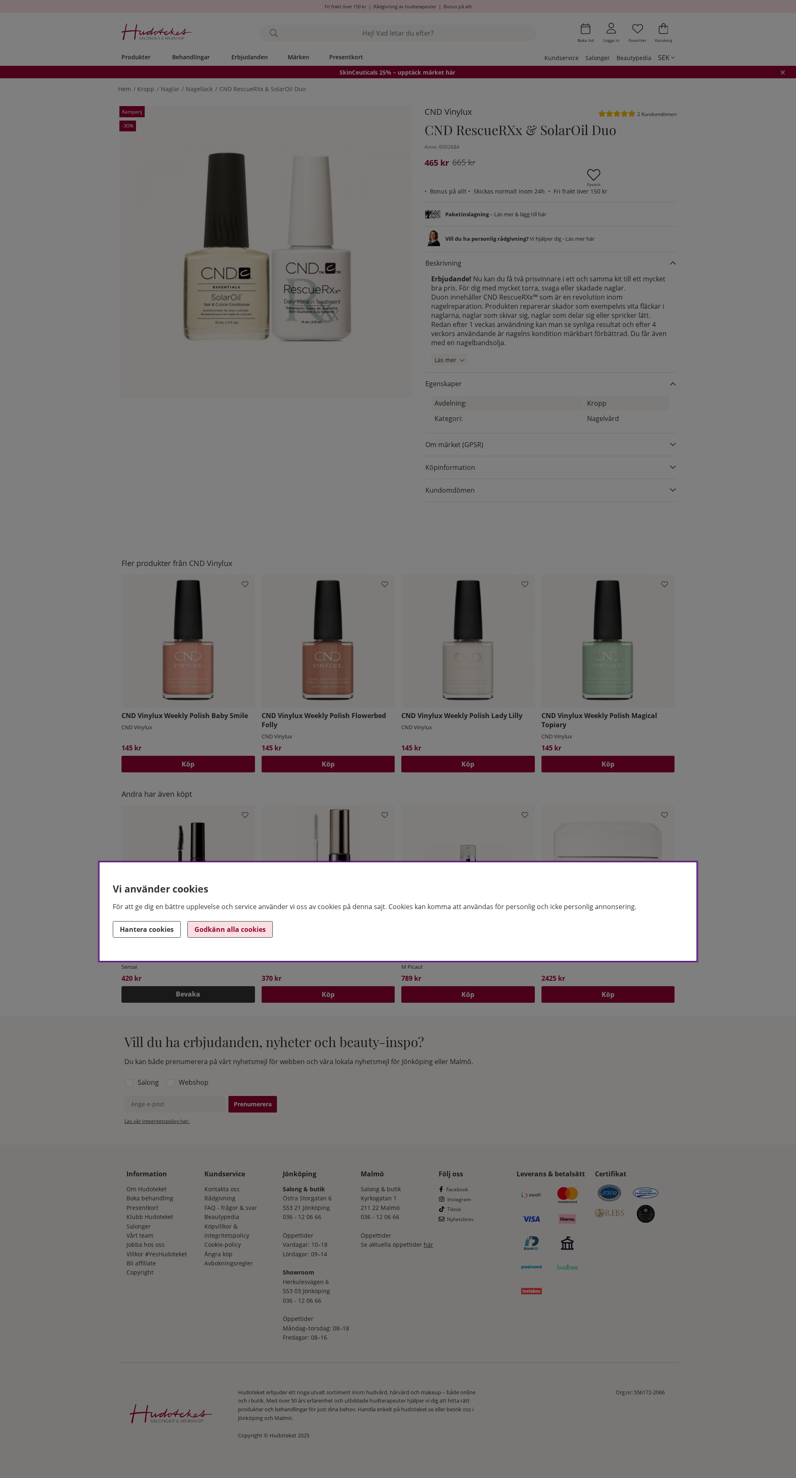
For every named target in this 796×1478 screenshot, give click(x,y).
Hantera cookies (147, 929)
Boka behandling (149, 1198)
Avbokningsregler (228, 1263)
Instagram (459, 1199)
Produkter (135, 57)
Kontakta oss (222, 1189)
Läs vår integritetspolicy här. (156, 1121)
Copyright (139, 1272)
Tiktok (454, 1209)
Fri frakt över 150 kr (345, 6)
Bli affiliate (141, 1263)
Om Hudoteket (146, 1189)
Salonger (597, 58)
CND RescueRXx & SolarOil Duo (262, 89)
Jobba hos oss (145, 1244)
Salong (148, 1082)
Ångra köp (218, 1254)
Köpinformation (450, 467)
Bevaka (188, 994)
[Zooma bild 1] (265, 252)
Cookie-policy (222, 1244)
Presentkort (346, 57)
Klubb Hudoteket (149, 1217)
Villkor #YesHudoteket (156, 1254)
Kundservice (561, 58)
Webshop (194, 1082)
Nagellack (199, 89)
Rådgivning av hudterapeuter (405, 6)
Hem (124, 89)
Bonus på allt (458, 6)
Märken (298, 57)
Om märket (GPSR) (454, 444)
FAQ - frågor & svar (230, 1208)
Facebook (457, 1189)
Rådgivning (219, 1198)
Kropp (145, 89)
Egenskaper (443, 383)
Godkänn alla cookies (230, 929)
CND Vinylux (448, 111)
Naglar (170, 89)
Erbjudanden (249, 57)
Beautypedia (633, 58)
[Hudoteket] (156, 33)
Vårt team (139, 1235)
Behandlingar (191, 57)
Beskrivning (443, 263)
